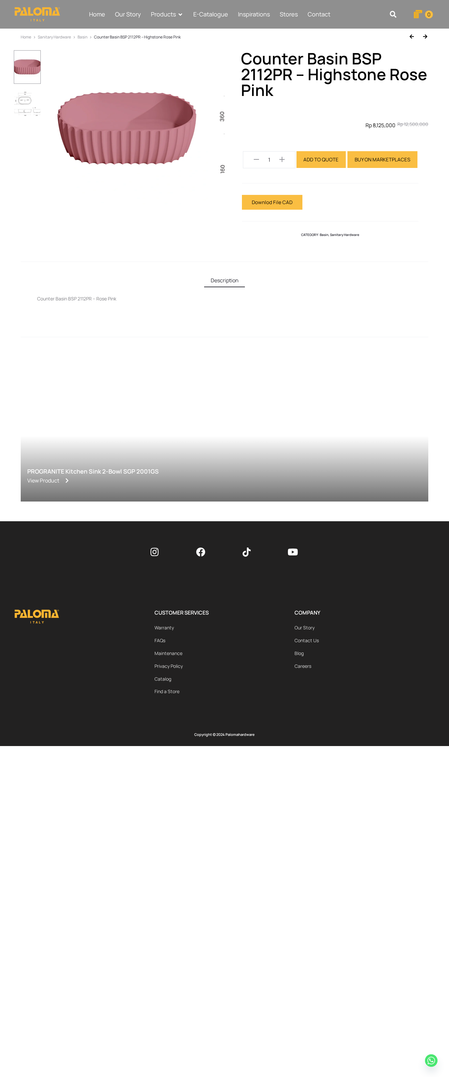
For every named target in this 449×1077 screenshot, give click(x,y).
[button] (393, 14)
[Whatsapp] (432, 1061)
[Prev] (414, 37)
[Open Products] (180, 14)
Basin (82, 37)
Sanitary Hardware (54, 37)
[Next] (422, 37)
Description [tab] (225, 280)
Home (26, 37)
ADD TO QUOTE (321, 159)
